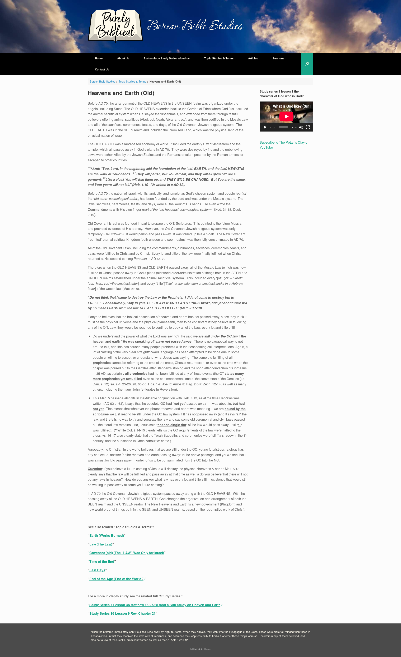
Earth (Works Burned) (106, 535)
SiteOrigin (197, 649)
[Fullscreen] (308, 127)
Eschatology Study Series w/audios (167, 58)
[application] (286, 117)
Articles (253, 58)
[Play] (265, 127)
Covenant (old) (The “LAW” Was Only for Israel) (126, 552)
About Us (123, 58)
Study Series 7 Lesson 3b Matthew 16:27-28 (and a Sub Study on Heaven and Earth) (155, 604)
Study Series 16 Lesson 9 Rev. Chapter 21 (122, 613)
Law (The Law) (100, 544)
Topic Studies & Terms (218, 58)
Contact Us (102, 69)
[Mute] (301, 127)
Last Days (97, 570)
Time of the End (101, 561)
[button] (307, 64)
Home (99, 58)
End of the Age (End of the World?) (117, 578)
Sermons (278, 58)
